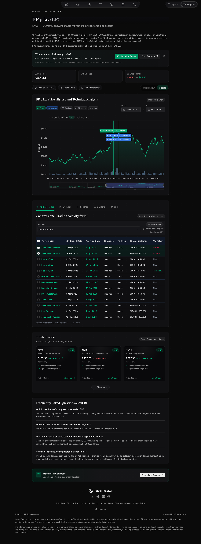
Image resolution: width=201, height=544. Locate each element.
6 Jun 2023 (91, 317)
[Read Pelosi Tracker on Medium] (103, 497)
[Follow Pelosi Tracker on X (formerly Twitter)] (92, 497)
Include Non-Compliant (154, 229)
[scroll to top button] (196, 530)
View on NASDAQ (46, 87)
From (123, 105)
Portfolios (86, 503)
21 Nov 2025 (92, 259)
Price (42, 108)
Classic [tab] (162, 88)
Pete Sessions (47, 311)
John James (46, 299)
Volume (54, 108)
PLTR (40, 350)
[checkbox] (38, 241)
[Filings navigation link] (89, 4)
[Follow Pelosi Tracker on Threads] (97, 497)
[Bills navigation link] (112, 4)
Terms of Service (122, 503)
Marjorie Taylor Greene (51, 276)
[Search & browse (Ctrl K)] (134, 4)
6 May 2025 (91, 276)
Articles (76, 503)
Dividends (82, 108)
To (147, 105)
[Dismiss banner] (164, 56)
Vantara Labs (180, 514)
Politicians (60, 503)
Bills (68, 503)
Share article (69, 87)
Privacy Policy (139, 503)
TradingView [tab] (149, 88)
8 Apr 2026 (91, 247)
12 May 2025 (92, 282)
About (103, 503)
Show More (102, 387)
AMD (84, 350)
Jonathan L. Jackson (50, 247)
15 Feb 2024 (91, 305)
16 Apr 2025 (91, 288)
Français (102, 509)
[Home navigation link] (67, 4)
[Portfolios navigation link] (78, 4)
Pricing (95, 503)
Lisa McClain (47, 259)
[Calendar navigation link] (123, 4)
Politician (42, 224)
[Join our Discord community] (108, 497)
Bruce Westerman (49, 282)
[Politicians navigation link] (100, 4)
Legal (110, 503)
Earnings (68, 108)
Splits (94, 108)
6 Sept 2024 (92, 299)
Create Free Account (151, 475)
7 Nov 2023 (91, 311)
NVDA (129, 350)
